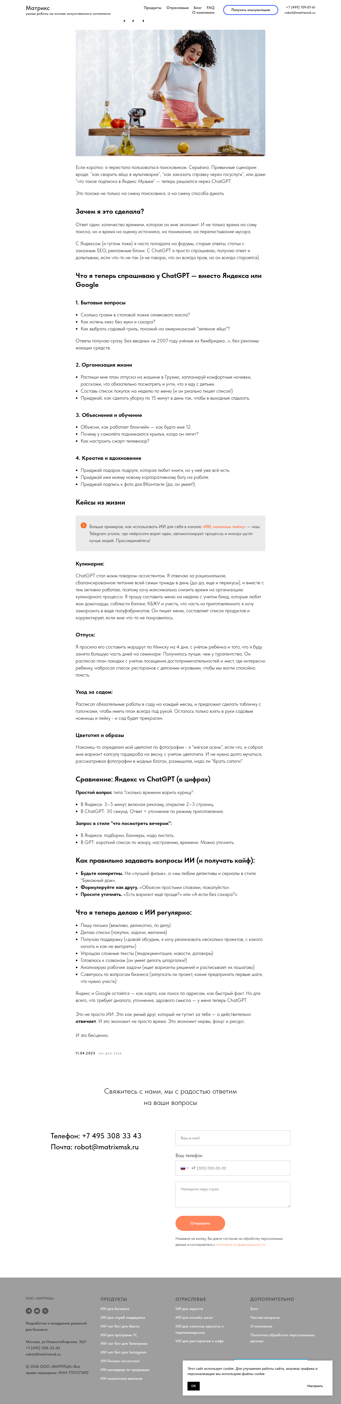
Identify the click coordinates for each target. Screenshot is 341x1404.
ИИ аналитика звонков (121, 1378)
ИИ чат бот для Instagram (124, 1352)
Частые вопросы (265, 1317)
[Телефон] (45, 1311)
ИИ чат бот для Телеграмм (124, 1343)
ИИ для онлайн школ (194, 1317)
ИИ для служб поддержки (123, 1317)
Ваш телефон (188, 1155)
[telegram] (29, 1311)
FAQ (210, 7)
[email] (37, 1311)
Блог (198, 7)
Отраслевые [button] (178, 7)
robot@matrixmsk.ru (43, 1354)
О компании (203, 12)
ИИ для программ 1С (119, 1335)
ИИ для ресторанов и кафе (199, 1341)
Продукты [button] (153, 7)
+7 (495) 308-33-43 (43, 1348)
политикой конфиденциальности (240, 1244)
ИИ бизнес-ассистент (120, 1361)
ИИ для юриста (189, 1308)
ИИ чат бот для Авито (120, 1326)
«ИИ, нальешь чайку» (224, 526)
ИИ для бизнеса (115, 1308)
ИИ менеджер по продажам (125, 1369)
